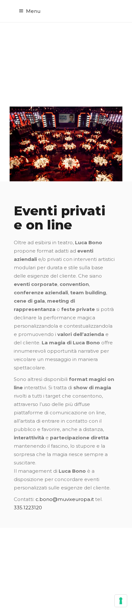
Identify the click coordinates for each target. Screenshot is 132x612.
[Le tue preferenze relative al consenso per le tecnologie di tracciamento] (121, 601)
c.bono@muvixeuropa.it (65, 499)
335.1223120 (28, 507)
